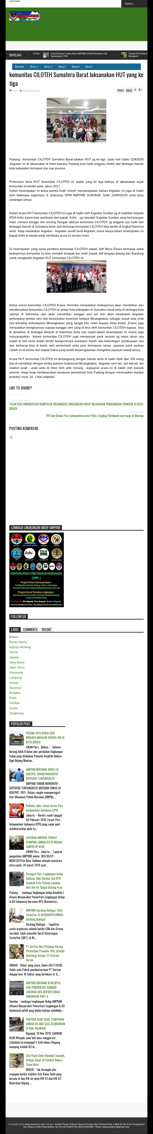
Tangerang (16, 713)
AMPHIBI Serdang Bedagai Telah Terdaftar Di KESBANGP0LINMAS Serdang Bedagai (44, 915)
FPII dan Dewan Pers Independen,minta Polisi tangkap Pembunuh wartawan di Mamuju (95, 415)
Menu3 (62, 67)
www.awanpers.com (35, 1124)
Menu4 (75, 67)
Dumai (13, 652)
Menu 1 (34, 67)
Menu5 (89, 67)
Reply (15, 90)
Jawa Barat (16, 662)
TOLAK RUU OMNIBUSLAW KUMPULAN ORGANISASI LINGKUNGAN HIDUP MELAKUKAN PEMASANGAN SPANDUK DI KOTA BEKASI (76, 406)
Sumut (13, 708)
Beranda (19, 67)
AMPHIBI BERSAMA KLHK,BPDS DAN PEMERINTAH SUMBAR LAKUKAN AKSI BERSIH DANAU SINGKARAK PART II (43, 990)
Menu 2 (48, 67)
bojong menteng (20, 647)
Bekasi (13, 637)
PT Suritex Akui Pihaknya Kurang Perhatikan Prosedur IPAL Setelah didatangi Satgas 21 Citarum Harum (45, 953)
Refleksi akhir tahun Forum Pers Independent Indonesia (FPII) (44, 807)
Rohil (12, 697)
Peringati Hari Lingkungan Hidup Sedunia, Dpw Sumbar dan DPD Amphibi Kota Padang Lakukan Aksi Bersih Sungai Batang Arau (44, 881)
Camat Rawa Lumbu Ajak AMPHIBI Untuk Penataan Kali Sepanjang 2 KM (41, 55)
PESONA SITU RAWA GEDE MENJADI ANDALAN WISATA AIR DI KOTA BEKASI (45, 737)
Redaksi (14, 692)
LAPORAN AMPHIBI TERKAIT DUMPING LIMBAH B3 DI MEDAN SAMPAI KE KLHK (44, 842)
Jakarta (14, 657)
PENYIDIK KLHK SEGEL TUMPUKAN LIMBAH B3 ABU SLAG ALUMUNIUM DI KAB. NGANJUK (45, 1024)
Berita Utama (18, 642)
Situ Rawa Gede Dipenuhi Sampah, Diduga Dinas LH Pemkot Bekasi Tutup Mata (45, 1060)
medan (13, 682)
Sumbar (14, 703)
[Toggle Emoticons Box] (11, 437)
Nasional (15, 687)
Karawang (16, 672)
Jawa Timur (17, 667)
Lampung (15, 677)
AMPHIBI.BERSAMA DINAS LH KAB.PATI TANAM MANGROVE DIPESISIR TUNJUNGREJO (42, 774)
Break (15, 55)
